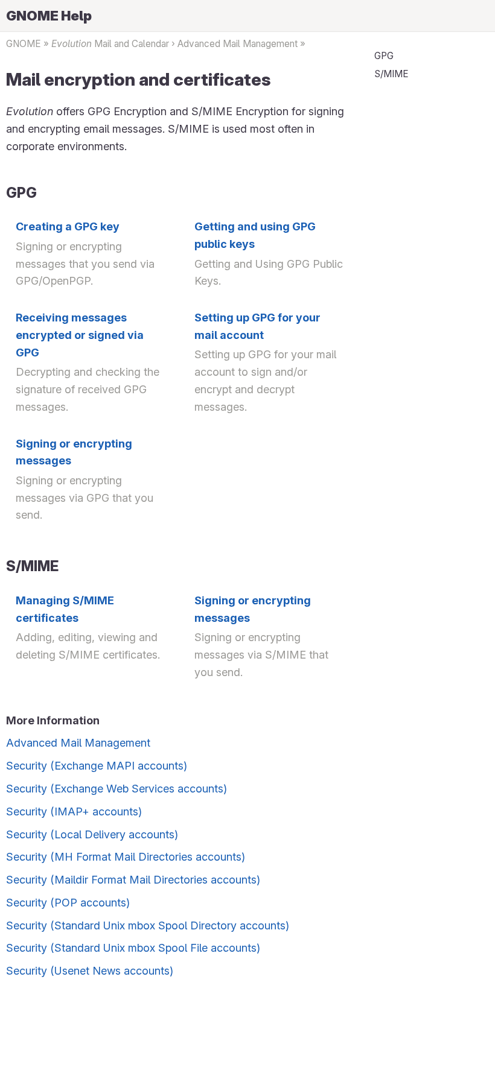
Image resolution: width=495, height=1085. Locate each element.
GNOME (23, 43)
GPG (384, 56)
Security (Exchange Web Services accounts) (116, 788)
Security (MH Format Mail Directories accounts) (125, 856)
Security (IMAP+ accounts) (74, 811)
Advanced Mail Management (237, 43)
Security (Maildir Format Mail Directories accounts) (133, 879)
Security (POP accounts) (68, 902)
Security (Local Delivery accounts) (92, 834)
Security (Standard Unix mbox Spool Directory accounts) (147, 925)
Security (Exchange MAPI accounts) (96, 765)
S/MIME (391, 74)
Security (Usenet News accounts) (89, 970)
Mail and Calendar (110, 43)
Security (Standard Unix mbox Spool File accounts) (133, 947)
